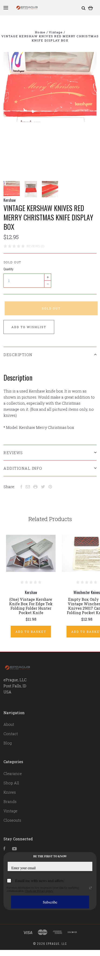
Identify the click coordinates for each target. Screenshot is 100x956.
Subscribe (50, 902)
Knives (9, 792)
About (8, 724)
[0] (90, 7)
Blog (7, 742)
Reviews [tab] (13, 452)
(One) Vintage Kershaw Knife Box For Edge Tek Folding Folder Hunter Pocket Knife (31, 606)
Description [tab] (18, 354)
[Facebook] (4, 848)
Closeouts (12, 820)
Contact (10, 733)
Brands (10, 801)
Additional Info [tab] (22, 468)
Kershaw (9, 200)
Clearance (12, 773)
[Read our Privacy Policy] (90, 888)
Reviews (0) (35, 246)
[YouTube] (14, 848)
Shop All (11, 782)
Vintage (10, 810)
